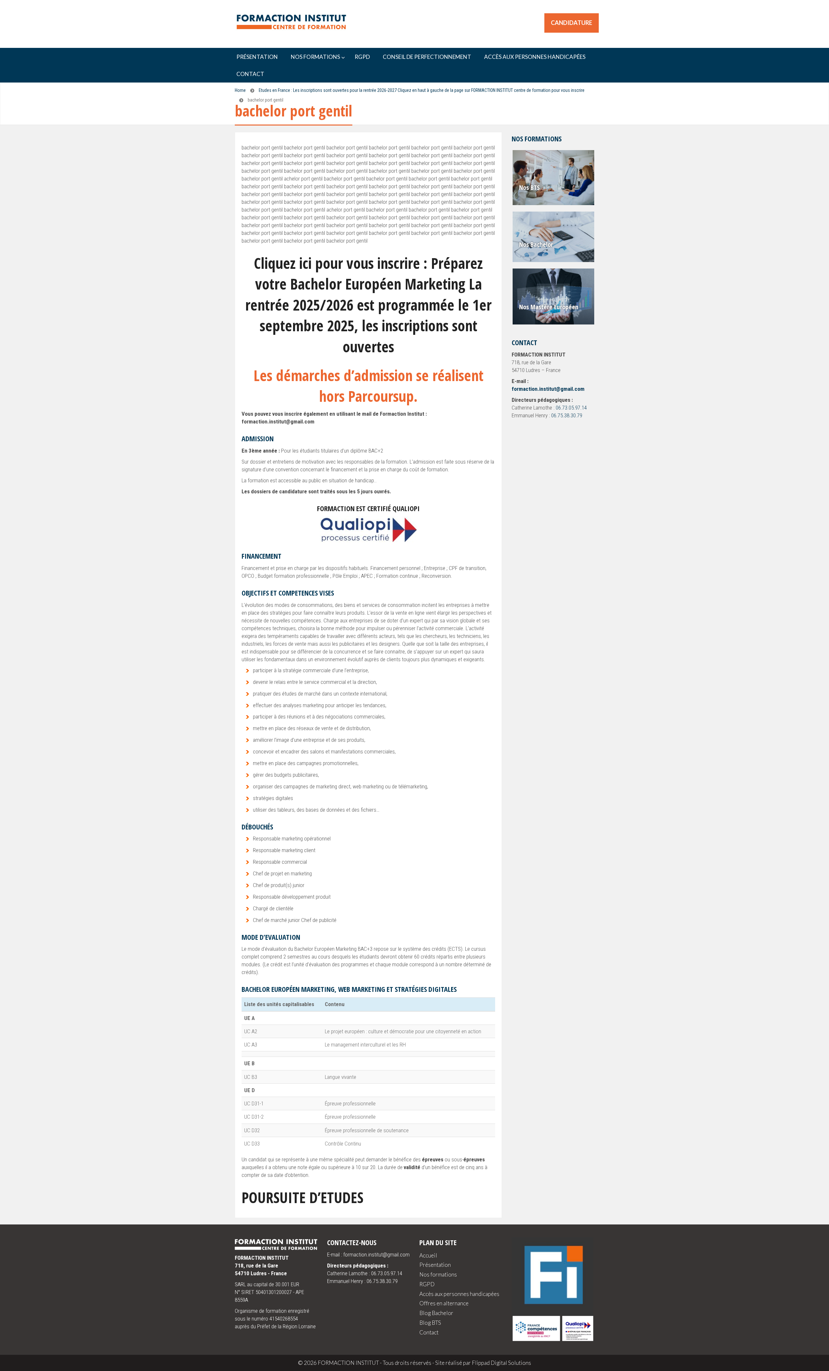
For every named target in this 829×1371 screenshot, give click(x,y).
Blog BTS (430, 1322)
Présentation (435, 1264)
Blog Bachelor (436, 1313)
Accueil (428, 1255)
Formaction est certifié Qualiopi (368, 508)
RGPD (427, 1284)
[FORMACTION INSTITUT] (288, 23)
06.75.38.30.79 (566, 415)
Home (240, 90)
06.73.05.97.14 (571, 407)
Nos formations (438, 1274)
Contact (428, 1332)
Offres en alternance (444, 1303)
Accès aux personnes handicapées (459, 1293)
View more (554, 177)
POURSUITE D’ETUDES (302, 1197)
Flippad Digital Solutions (501, 1362)
